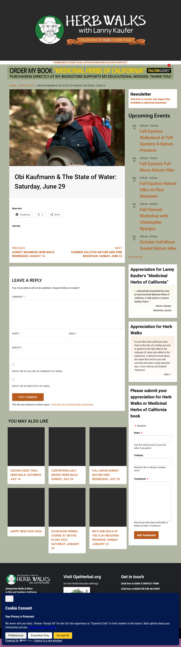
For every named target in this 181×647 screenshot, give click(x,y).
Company (138, 455)
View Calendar (136, 256)
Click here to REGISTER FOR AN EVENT (140, 588)
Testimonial (140, 478)
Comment (18, 296)
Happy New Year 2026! (26, 531)
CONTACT (122, 62)
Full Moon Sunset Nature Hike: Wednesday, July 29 (106, 475)
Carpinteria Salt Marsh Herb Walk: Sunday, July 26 (64, 475)
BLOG (106, 62)
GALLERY (83, 62)
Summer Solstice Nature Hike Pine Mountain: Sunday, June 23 (96, 252)
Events (73, 62)
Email (73, 333)
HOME (57, 62)
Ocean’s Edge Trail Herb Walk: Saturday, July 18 (26, 475)
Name (16, 333)
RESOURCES (96, 62)
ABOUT (65, 62)
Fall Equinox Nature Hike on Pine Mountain (158, 190)
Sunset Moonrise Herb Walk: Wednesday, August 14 (33, 252)
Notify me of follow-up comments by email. (37, 371)
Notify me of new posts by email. (31, 386)
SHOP (113, 62)
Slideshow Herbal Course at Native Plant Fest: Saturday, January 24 (65, 540)
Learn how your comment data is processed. (72, 404)
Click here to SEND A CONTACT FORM (140, 583)
